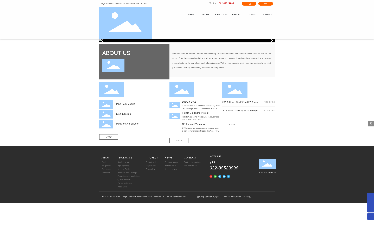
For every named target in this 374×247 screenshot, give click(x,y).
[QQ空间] (224, 176)
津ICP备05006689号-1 (208, 196)
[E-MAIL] (370, 196)
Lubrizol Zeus (189, 102)
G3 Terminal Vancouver (194, 124)
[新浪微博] (210, 176)
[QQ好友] (219, 176)
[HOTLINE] (370, 202)
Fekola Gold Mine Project (195, 113)
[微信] (215, 176)
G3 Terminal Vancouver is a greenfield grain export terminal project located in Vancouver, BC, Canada (201, 131)
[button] (271, 40)
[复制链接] (228, 176)
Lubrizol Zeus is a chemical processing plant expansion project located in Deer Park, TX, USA (201, 108)
